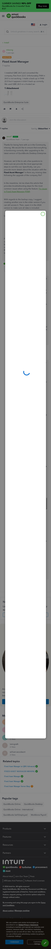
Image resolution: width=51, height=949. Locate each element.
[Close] (43, 214)
